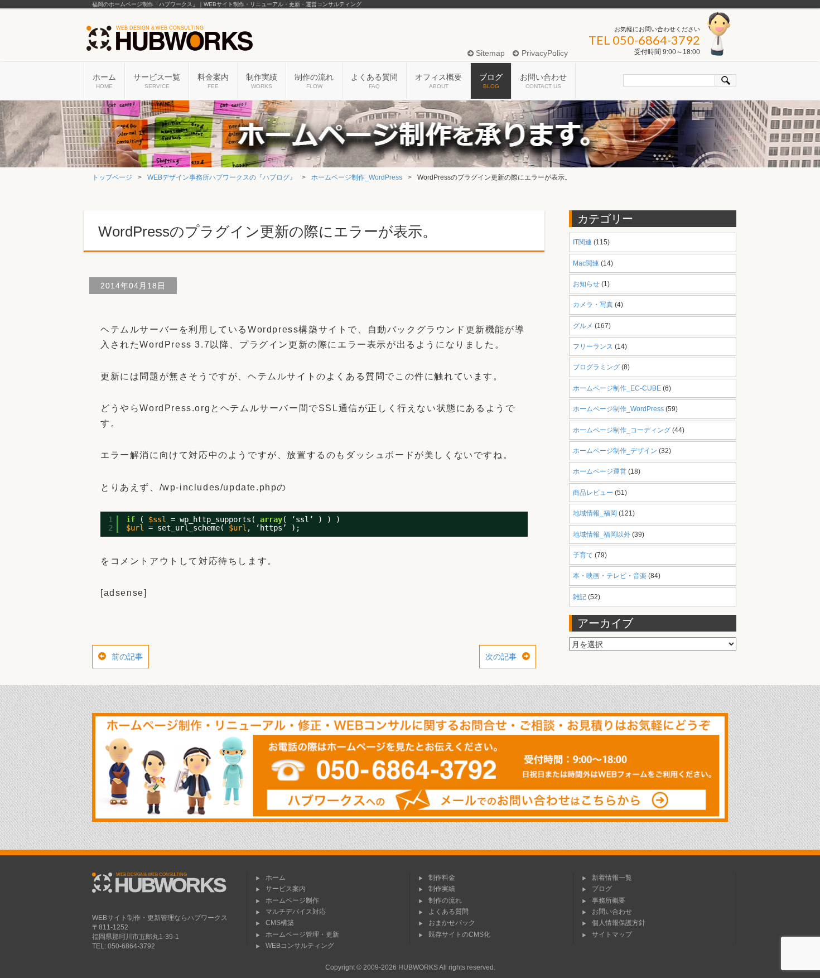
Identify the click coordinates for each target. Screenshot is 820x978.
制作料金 (441, 877)
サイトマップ (612, 934)
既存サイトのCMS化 (459, 934)
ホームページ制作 (292, 900)
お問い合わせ (543, 81)
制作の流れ (314, 81)
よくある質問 (374, 81)
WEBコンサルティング (300, 946)
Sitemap (489, 53)
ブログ (491, 81)
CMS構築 (280, 923)
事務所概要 (608, 900)
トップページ (112, 177)
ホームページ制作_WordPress (356, 177)
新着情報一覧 (612, 877)
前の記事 (127, 656)
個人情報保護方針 (618, 923)
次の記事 (501, 656)
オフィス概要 (438, 81)
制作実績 (261, 81)
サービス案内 (286, 889)
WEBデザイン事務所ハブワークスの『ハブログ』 (221, 177)
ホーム (104, 81)
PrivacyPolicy (543, 53)
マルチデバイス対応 (296, 912)
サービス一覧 (156, 81)
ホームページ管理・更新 (302, 934)
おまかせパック (451, 923)
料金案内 (213, 81)
